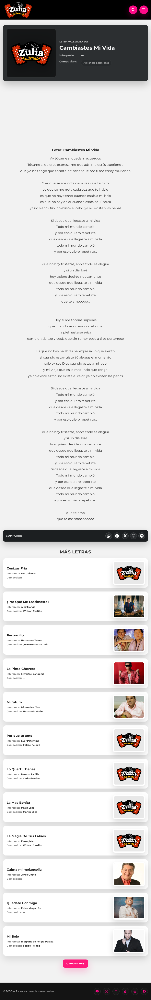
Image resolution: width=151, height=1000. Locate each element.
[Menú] (143, 9)
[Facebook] (117, 535)
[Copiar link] (108, 535)
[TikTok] (125, 991)
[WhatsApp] (133, 535)
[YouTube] (97, 991)
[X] (125, 535)
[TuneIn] (116, 991)
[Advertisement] (75, 114)
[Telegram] (141, 535)
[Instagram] (134, 991)
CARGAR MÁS (75, 963)
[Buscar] (133, 9)
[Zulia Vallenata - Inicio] (18, 9)
